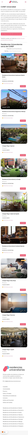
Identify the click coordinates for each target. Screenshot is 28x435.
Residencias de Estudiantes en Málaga (12, 421)
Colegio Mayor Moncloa (8, 315)
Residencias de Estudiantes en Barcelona (13, 410)
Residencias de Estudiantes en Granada (13, 419)
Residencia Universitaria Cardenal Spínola (13, 246)
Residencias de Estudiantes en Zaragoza (13, 426)
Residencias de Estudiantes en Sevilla (12, 412)
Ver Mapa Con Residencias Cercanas (11, 34)
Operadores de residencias (9, 395)
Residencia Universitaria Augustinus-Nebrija (13, 111)
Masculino (23, 125)
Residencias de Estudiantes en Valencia (12, 414)
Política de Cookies (7, 402)
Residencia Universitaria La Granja (11, 179)
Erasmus (5, 391)
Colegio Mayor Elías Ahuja (9, 280)
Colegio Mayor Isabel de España (10, 213)
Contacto (5, 398)
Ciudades (5, 386)
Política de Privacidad (8, 400)
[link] (14, 63)
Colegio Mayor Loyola (8, 349)
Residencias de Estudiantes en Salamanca (13, 417)
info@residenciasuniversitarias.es (12, 381)
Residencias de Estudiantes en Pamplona (13, 423)
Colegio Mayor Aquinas (8, 146)
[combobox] (16, 51)
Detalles (23, 86)
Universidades (6, 389)
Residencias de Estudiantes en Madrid (12, 408)
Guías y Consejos (7, 393)
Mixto (24, 91)
